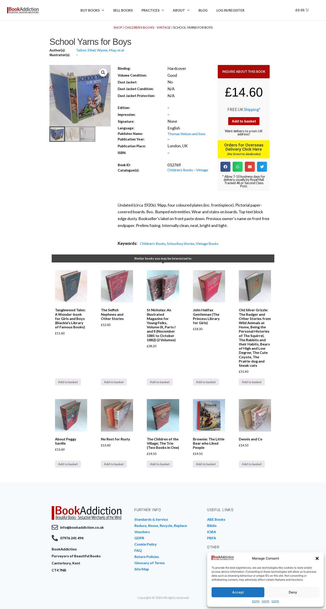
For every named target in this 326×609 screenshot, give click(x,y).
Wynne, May (106, 50)
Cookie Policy (145, 544)
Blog (203, 10)
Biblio (212, 525)
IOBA (211, 532)
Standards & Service (151, 519)
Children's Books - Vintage (148, 27)
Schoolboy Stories (180, 243)
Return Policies (146, 556)
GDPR (255, 601)
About (179, 10)
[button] (317, 558)
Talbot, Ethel (85, 50)
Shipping (251, 109)
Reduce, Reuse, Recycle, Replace (160, 525)
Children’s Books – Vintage (187, 170)
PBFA (211, 538)
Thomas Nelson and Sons (186, 134)
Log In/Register (230, 10)
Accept (238, 592)
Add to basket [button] (68, 382)
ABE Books (216, 519)
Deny (293, 592)
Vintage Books (207, 243)
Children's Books (153, 243)
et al (121, 50)
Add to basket (244, 121)
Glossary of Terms (149, 563)
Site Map (141, 569)
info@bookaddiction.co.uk (82, 527)
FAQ (138, 550)
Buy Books (90, 10)
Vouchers (142, 532)
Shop (118, 27)
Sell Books (123, 10)
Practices (150, 10)
